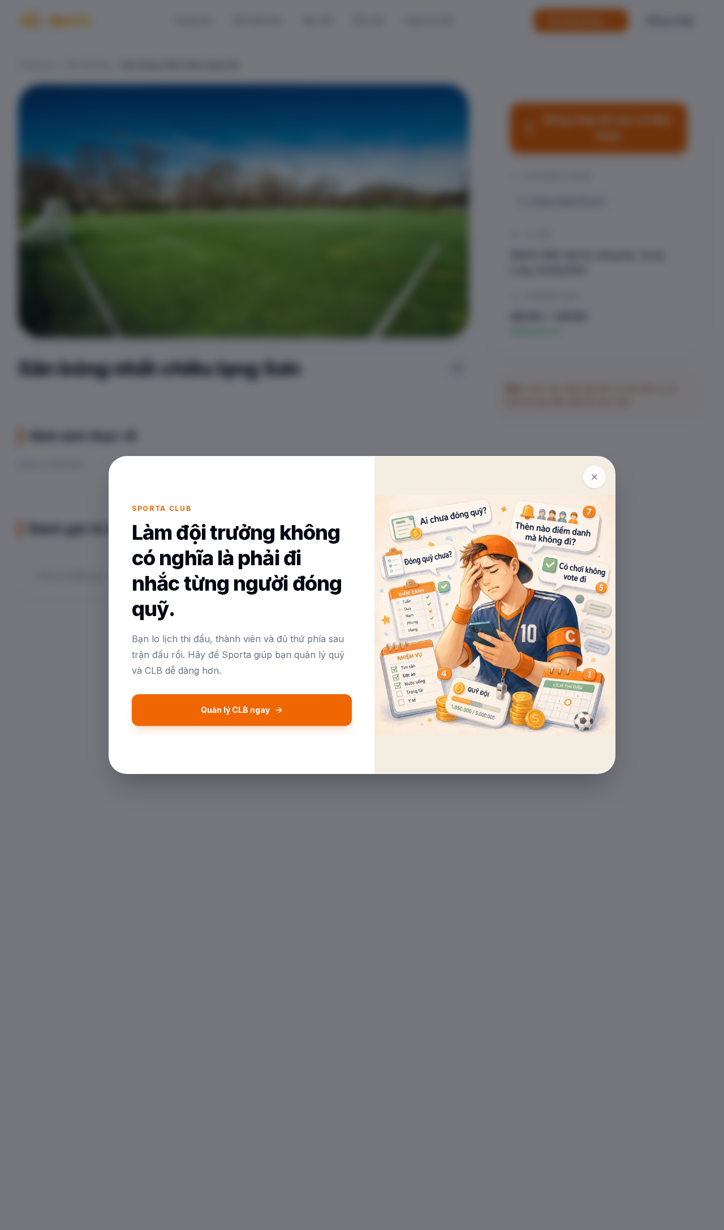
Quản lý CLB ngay (235, 710)
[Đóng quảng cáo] (594, 477)
